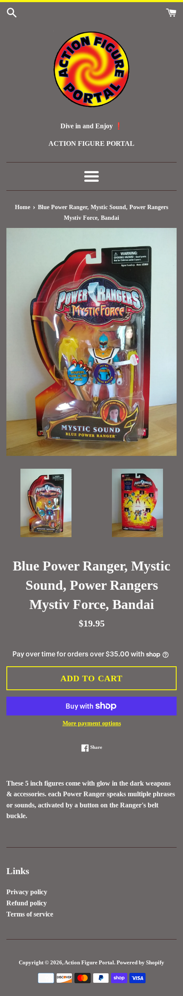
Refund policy (26, 903)
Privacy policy (26, 892)
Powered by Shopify (140, 963)
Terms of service (29, 914)
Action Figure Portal (89, 963)
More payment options (92, 723)
